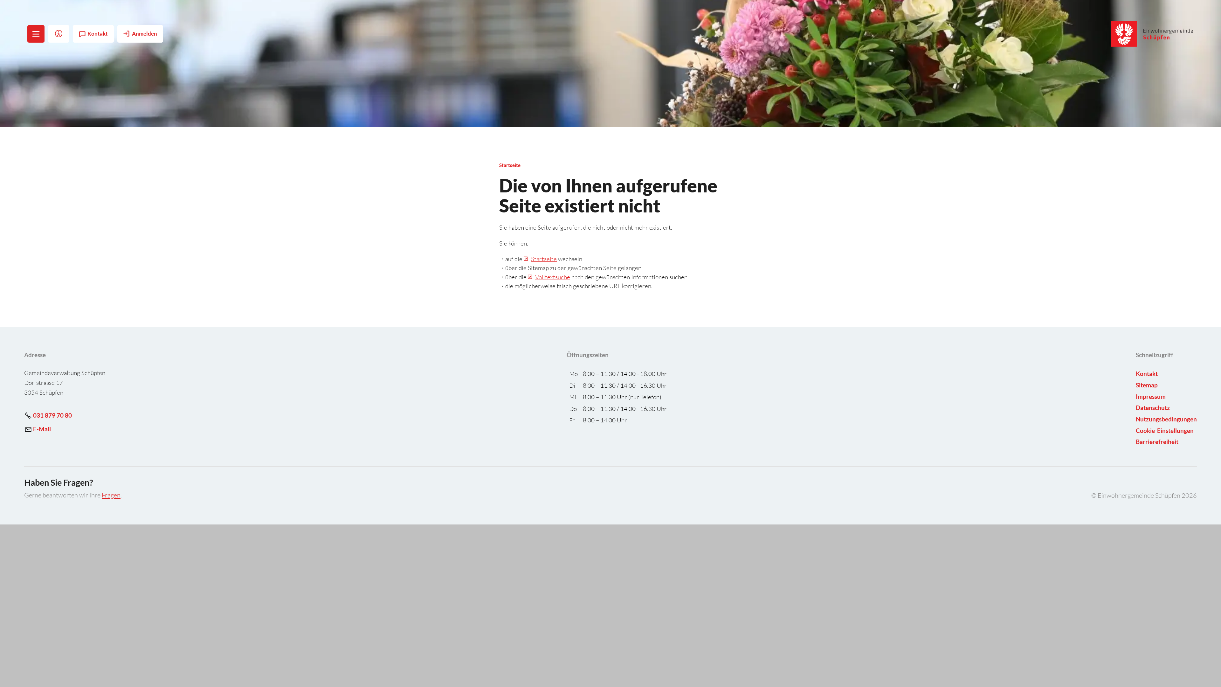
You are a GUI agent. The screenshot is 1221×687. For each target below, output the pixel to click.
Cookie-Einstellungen (1165, 430)
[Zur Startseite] (1152, 34)
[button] (36, 34)
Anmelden (144, 34)
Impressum (1151, 396)
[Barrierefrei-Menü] (58, 34)
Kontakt (97, 34)
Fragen (111, 495)
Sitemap (1147, 385)
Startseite (544, 259)
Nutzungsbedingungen (1166, 419)
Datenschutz (1153, 407)
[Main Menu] (36, 34)
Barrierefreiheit (1157, 441)
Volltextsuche (552, 277)
